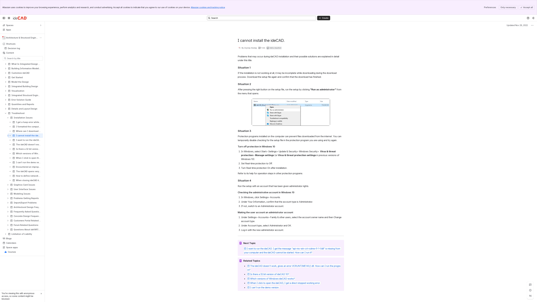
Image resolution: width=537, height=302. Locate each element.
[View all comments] (530, 284)
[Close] (41, 293)
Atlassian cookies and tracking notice (208, 7)
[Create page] (530, 296)
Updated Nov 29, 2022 (517, 25)
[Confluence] (20, 18)
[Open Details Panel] (530, 290)
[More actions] (40, 37)
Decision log (23, 48)
